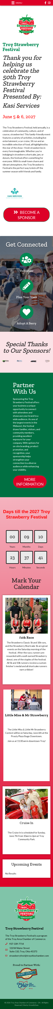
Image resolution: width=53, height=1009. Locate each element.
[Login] (26, 314)
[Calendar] (26, 288)
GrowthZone (33, 1005)
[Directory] (26, 261)
